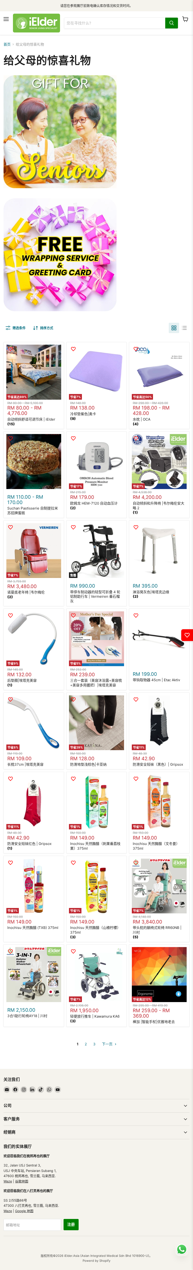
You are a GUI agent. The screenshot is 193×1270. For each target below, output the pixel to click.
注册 (71, 1224)
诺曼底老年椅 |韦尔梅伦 (26, 592)
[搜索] (171, 23)
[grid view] (174, 328)
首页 (7, 44)
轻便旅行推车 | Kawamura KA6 (95, 1016)
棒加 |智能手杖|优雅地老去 (154, 1021)
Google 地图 (24, 1211)
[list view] (184, 328)
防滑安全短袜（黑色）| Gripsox (158, 764)
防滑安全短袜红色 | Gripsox (29, 843)
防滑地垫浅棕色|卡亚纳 (88, 764)
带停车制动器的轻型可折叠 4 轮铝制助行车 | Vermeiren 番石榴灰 (95, 596)
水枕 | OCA (141, 419)
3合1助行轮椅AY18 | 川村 (27, 1016)
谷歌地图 (21, 1181)
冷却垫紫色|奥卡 (83, 414)
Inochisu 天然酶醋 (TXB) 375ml (32, 927)
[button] (11, 424)
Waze (8, 1181)
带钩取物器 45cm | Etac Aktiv (156, 680)
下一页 (107, 1044)
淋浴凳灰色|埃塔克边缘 (151, 592)
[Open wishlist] (187, 635)
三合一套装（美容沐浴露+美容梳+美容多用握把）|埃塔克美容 (96, 682)
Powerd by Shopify (96, 1260)
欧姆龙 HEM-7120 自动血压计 (94, 503)
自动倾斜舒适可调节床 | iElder (31, 419)
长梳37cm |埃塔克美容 (25, 764)
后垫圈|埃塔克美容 (22, 680)
